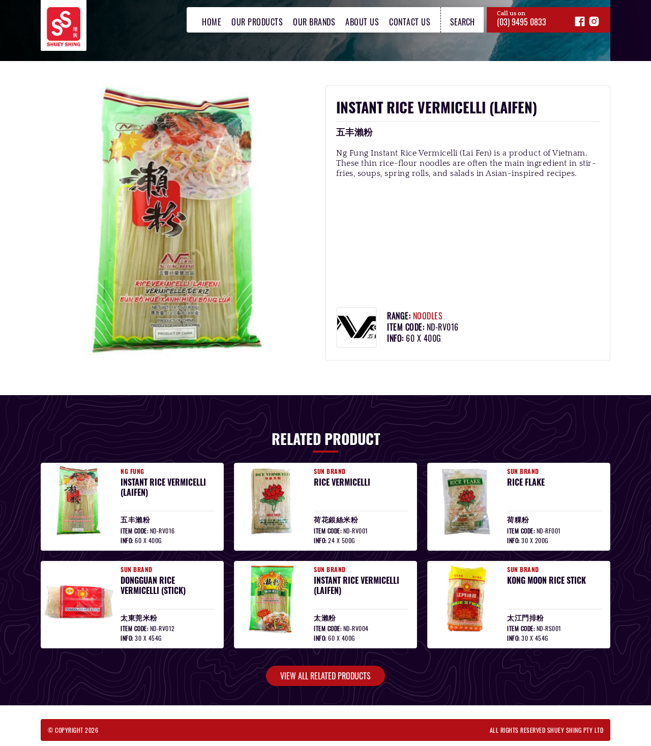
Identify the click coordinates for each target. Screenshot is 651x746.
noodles (428, 316)
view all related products (325, 676)
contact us (409, 22)
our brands (314, 22)
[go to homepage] (63, 12)
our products (257, 22)
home (211, 22)
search (462, 22)
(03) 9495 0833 (521, 21)
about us (362, 22)
